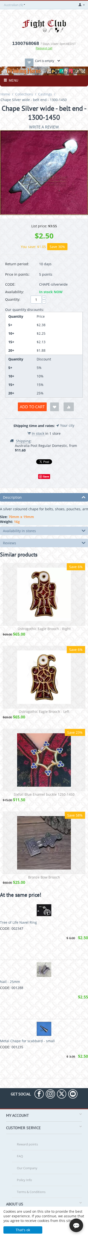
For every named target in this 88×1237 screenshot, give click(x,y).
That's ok (23, 1230)
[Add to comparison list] (69, 406)
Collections (24, 94)
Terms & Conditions (31, 1192)
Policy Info (24, 1180)
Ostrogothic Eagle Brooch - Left (44, 712)
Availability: (14, 292)
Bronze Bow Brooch (44, 877)
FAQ (20, 1156)
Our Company (27, 1168)
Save (46, 476)
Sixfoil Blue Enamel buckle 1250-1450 (44, 795)
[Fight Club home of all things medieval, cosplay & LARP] (44, 25)
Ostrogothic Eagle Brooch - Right (44, 629)
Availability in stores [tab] (19, 531)
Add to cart (32, 406)
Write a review (44, 127)
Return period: (17, 264)
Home (5, 94)
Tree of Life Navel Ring (18, 922)
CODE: (10, 284)
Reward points (27, 1144)
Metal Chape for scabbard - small (27, 1041)
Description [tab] (12, 497)
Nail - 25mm (10, 981)
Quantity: (12, 299)
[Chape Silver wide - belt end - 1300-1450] (44, 172)
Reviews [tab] (9, 543)
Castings (45, 94)
